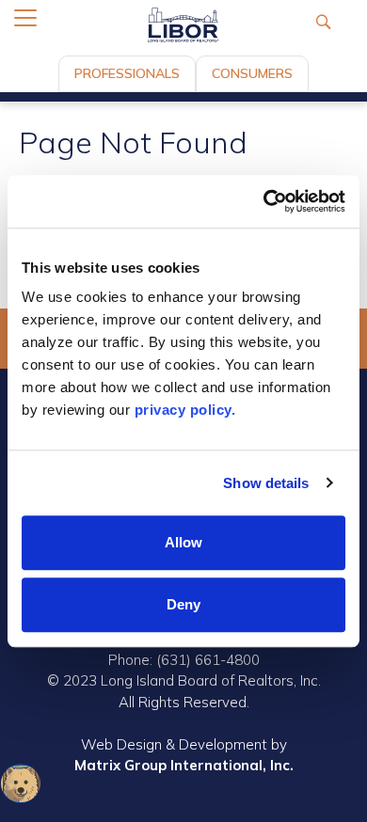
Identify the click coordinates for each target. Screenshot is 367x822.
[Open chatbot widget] (20, 783)
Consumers (252, 73)
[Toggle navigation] (25, 18)
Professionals (127, 73)
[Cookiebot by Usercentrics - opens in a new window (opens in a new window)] (264, 201)
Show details (266, 483)
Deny (183, 604)
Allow (183, 542)
